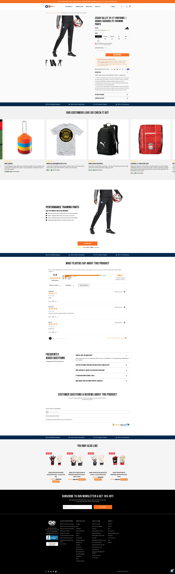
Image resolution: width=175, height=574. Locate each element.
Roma (77, 558)
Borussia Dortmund (80, 530)
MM (119, 38)
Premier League (79, 6)
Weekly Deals (89, 6)
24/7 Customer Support (101, 104)
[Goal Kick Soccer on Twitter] (56, 571)
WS (119, 36)
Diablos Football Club (96, 533)
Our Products (68, 6)
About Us (110, 524)
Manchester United (80, 551)
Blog (109, 540)
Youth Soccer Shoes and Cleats (67, 528)
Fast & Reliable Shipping (54, 104)
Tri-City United (95, 557)
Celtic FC (78, 533)
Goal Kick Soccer (124, 571)
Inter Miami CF (79, 542)
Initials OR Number (101, 47)
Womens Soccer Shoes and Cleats (67, 526)
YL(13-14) (112, 36)
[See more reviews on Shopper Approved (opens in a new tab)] (58, 301)
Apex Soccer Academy (97, 526)
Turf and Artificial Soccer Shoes (67, 535)
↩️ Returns (150, 562)
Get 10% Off (103, 507)
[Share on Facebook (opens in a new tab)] (53, 301)
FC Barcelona (79, 537)
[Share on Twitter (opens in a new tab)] (55, 301)
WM (126, 36)
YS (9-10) (98, 36)
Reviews (110, 542)
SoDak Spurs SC (95, 549)
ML (125, 38)
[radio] (87, 275)
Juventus (78, 544)
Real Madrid (78, 556)
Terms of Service (111, 537)
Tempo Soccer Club (96, 555)
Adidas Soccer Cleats (64, 530)
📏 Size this (150, 559)
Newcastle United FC (80, 554)
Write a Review (84, 285)
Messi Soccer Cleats (64, 533)
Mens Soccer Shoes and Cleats (67, 524)
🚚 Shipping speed (159, 559)
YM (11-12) (105, 36)
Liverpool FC (78, 547)
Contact (109, 526)
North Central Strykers (97, 542)
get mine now (87, 243)
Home (47, 12)
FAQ (109, 528)
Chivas (77, 535)
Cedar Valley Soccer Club (97, 530)
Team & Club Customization (78, 104)
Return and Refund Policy (113, 533)
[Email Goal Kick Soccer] (46, 571)
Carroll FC (94, 528)
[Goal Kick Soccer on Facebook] (49, 571)
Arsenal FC (78, 528)
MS (112, 38)
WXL (105, 38)
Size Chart (110, 535)
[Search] (122, 6)
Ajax (77, 526)
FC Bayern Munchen (80, 540)
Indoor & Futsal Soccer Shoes (66, 537)
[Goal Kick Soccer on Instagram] (51, 571)
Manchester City (79, 549)
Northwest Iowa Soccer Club (98, 544)
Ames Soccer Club (96, 524)
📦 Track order (168, 559)
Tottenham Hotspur (80, 560)
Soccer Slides (63, 543)
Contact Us (97, 6)
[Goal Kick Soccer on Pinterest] (53, 571)
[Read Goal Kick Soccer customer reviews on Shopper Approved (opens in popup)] (52, 544)
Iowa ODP (94, 537)
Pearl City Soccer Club (97, 547)
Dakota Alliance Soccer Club (98, 535)
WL (98, 38)
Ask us (108, 30)
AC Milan (78, 524)
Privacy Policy (111, 530)
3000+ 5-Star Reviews (123, 104)
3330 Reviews (56, 280)
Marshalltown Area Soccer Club (99, 540)
